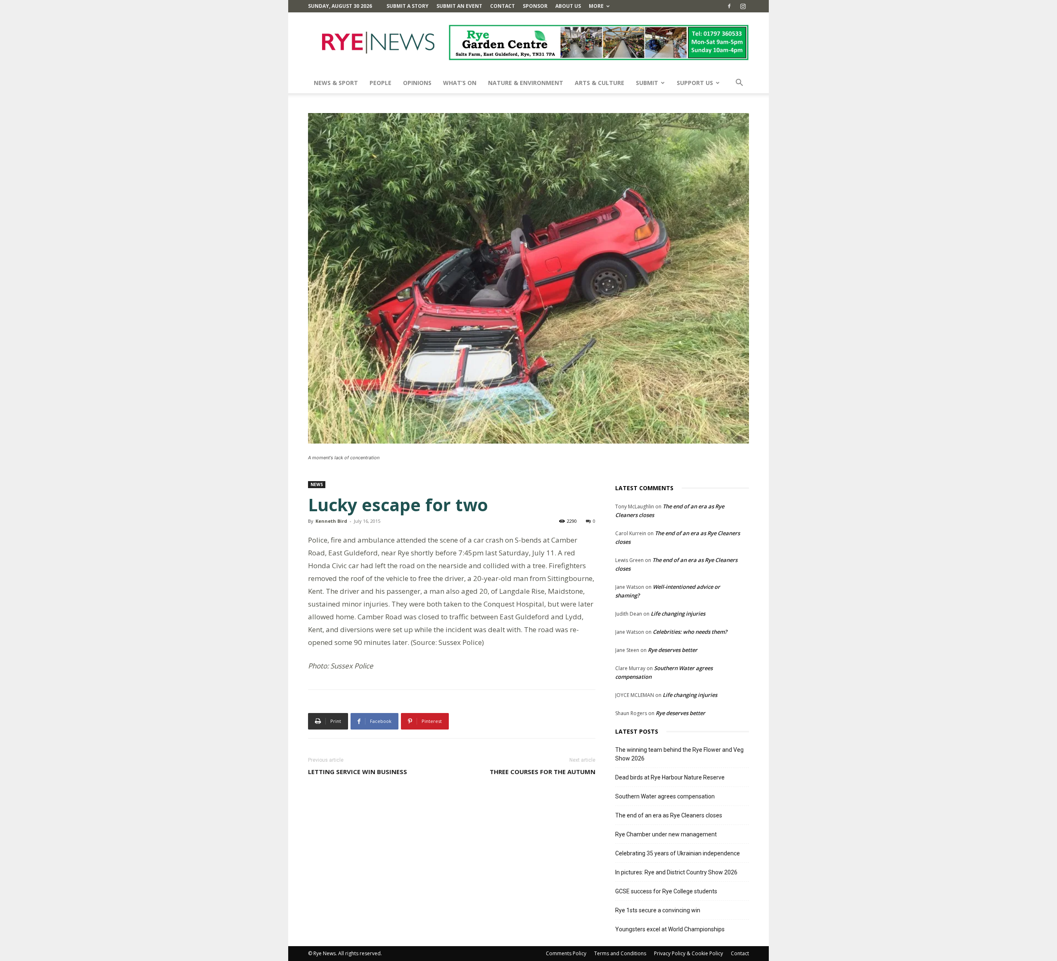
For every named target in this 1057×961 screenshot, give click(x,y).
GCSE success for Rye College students (666, 891)
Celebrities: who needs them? (690, 631)
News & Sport (336, 83)
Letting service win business (357, 771)
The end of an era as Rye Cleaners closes (668, 815)
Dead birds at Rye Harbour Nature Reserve (670, 777)
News (316, 484)
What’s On (459, 83)
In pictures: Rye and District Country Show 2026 (676, 872)
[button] (739, 83)
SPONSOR (535, 5)
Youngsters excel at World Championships (670, 929)
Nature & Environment (525, 83)
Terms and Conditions (620, 953)
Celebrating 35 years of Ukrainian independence (677, 853)
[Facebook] (729, 6)
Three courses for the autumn (542, 771)
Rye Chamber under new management (666, 834)
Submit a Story (407, 5)
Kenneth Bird (331, 521)
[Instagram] (743, 6)
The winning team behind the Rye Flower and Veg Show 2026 (679, 754)
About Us (568, 5)
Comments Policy (566, 953)
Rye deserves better (672, 650)
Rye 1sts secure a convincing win (657, 910)
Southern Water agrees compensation (665, 796)
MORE (596, 5)
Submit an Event (459, 5)
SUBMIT (647, 83)
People (380, 83)
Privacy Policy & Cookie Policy (688, 953)
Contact (502, 5)
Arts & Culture (599, 83)
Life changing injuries (678, 613)
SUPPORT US (695, 83)
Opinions (417, 83)
